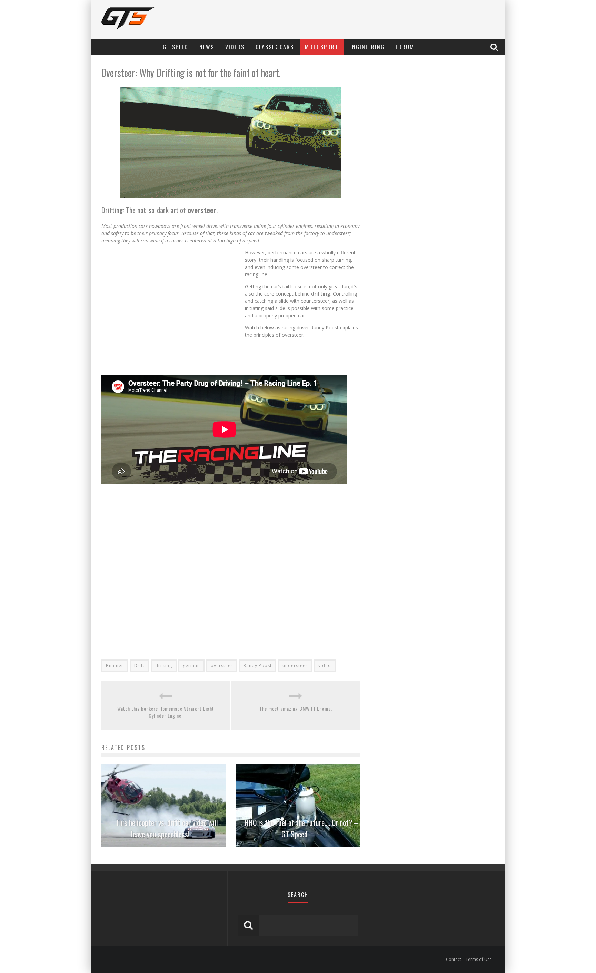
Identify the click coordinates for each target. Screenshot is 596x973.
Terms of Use (479, 959)
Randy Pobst (258, 665)
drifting (163, 665)
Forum (405, 47)
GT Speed (175, 47)
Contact (453, 959)
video (324, 665)
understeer (295, 665)
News (206, 47)
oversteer (222, 665)
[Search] (495, 47)
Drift (139, 665)
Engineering (367, 47)
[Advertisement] (173, 311)
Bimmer (114, 665)
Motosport (321, 47)
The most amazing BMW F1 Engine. (295, 708)
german (191, 665)
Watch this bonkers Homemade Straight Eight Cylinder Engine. (165, 712)
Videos (235, 47)
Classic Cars (275, 47)
